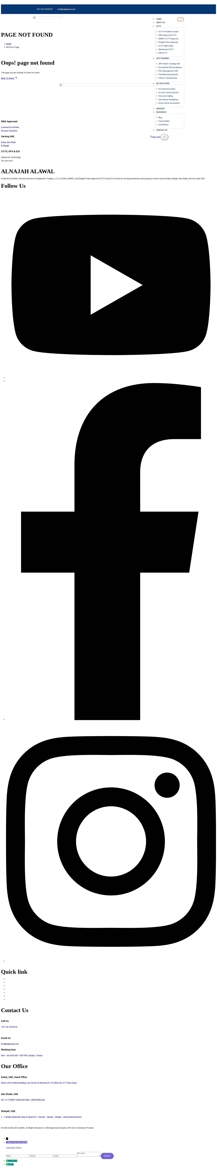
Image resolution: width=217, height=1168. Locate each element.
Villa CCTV (162, 53)
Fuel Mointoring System (168, 74)
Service (9, 986)
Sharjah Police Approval (168, 42)
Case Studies (164, 121)
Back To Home (8, 78)
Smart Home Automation (169, 103)
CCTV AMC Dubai (165, 46)
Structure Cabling (165, 96)
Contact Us (161, 130)
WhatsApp (12, 1161)
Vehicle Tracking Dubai (167, 78)
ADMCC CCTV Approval (168, 39)
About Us (160, 23)
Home (158, 19)
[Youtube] (111, 378)
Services (160, 109)
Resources (161, 112)
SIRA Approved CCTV (167, 35)
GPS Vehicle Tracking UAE (169, 64)
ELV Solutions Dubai (166, 89)
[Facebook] (111, 719)
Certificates (163, 124)
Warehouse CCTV (165, 49)
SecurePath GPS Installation (170, 67)
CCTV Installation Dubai (168, 31)
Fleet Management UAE (168, 71)
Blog (160, 117)
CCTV (158, 26)
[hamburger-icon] (180, 19)
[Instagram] (111, 961)
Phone (11, 1164)
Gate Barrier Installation (168, 99)
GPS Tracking (162, 58)
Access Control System (168, 92)
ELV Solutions (162, 83)
